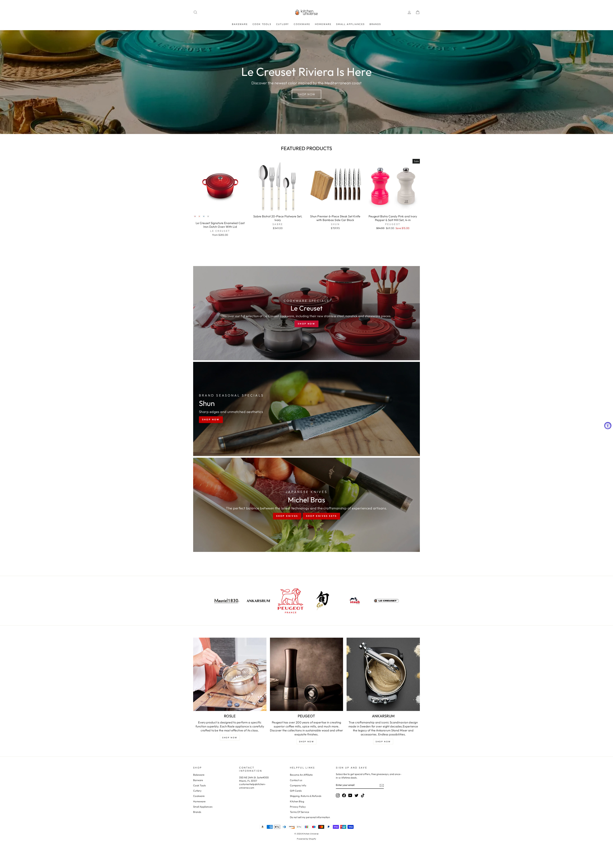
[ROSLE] (229, 674)
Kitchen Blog (297, 801)
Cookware (302, 24)
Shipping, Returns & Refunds (305, 796)
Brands (375, 24)
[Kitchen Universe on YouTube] (350, 795)
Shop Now (306, 94)
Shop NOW (229, 737)
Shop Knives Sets (321, 516)
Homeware (323, 24)
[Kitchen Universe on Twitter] (356, 795)
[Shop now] (306, 313)
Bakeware (240, 24)
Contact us (296, 780)
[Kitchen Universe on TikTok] (363, 795)
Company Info (298, 785)
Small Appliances (350, 24)
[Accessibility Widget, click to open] (607, 425)
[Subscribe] (382, 785)
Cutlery (282, 24)
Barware (198, 780)
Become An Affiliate (301, 774)
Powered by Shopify (306, 838)
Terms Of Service (299, 811)
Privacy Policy (298, 806)
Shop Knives (287, 516)
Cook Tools (262, 24)
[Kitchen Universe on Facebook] (344, 795)
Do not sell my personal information (310, 817)
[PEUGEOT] (306, 674)
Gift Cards (296, 790)
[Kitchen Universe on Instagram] (338, 795)
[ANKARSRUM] (383, 674)
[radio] (195, 216)
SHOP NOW (306, 741)
